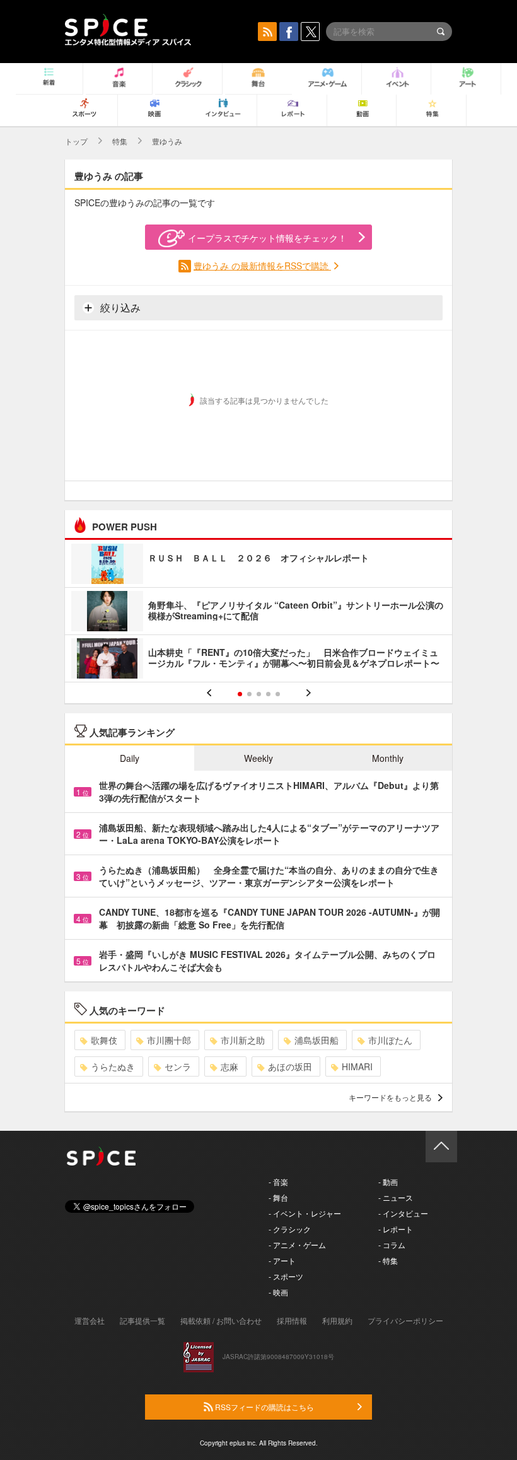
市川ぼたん (390, 1040)
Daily (129, 758)
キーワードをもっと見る (390, 1097)
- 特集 (388, 1260)
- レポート (395, 1228)
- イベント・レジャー (305, 1213)
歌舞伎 (104, 1040)
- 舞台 (278, 1197)
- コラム (391, 1244)
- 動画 (388, 1181)
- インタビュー (403, 1213)
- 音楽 (278, 1181)
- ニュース (395, 1197)
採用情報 (292, 1320)
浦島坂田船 (316, 1040)
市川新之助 (243, 1040)
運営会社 (89, 1320)
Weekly (258, 758)
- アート (282, 1260)
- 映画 (278, 1292)
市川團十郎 (169, 1040)
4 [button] (268, 694)
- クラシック (290, 1228)
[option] (258, 613)
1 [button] (240, 694)
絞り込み (119, 307)
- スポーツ (286, 1276)
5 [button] (278, 694)
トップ (76, 141)
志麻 (229, 1066)
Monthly (388, 758)
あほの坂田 (290, 1066)
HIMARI (357, 1066)
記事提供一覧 (142, 1320)
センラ (178, 1066)
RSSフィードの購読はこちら (263, 1406)
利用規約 (337, 1320)
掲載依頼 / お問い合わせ (221, 1320)
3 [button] (259, 694)
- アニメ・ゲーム (297, 1244)
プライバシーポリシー (405, 1320)
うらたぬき (113, 1066)
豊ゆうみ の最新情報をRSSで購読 (262, 265)
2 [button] (249, 694)
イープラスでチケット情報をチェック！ (267, 237)
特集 (119, 141)
